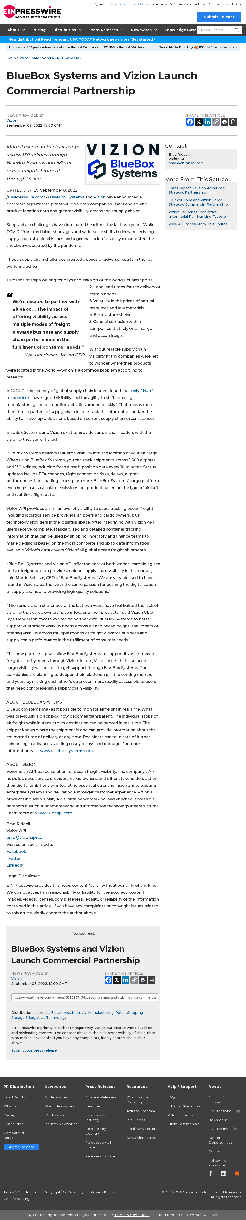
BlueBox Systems (67, 197)
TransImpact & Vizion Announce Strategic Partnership (197, 190)
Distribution (14, 1124)
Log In (237, 4)
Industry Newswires (61, 1124)
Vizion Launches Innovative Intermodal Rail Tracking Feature (197, 214)
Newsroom (218, 1120)
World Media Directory (176, 47)
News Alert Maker (142, 1137)
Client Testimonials (183, 1124)
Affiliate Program (141, 1111)
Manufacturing (101, 1012)
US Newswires (57, 1115)
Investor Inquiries (223, 1129)
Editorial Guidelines (184, 1106)
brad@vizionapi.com (26, 837)
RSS (202, 47)
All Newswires (56, 1097)
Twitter (13, 858)
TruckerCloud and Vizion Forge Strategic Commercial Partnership (198, 202)
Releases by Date (100, 1156)
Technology (56, 1018)
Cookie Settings (17, 1199)
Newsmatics (193, 1192)
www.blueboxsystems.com (66, 751)
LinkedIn (14, 865)
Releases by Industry (96, 1117)
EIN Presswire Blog (224, 1111)
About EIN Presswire (217, 1099)
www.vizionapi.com (53, 813)
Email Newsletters (224, 47)
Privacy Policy (102, 1192)
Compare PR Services (14, 1135)
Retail (120, 1012)
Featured (93, 1106)
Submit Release (219, 17)
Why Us (10, 1106)
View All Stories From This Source (198, 224)
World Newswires (59, 1106)
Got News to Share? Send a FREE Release (44, 58)
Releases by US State (99, 1144)
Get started (142, 39)
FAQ (171, 1097)
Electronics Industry (68, 1012)
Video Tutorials (180, 1115)
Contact (216, 4)
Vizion (11, 120)
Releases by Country (96, 1131)
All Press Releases (101, 1097)
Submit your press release (34, 1050)
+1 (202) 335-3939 (129, 4)
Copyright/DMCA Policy (63, 1192)
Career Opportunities (220, 1140)
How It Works (15, 1097)
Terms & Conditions (20, 1192)
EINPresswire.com (26, 197)
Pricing (176, 4)
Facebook (16, 851)
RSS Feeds (136, 1120)
